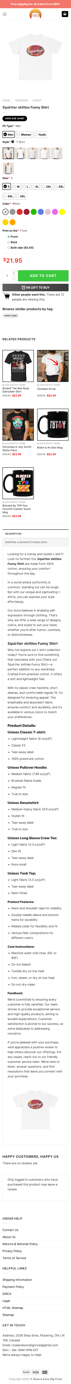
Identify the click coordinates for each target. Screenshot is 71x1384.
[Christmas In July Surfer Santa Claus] (18, 424)
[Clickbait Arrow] (52, 365)
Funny (37, 100)
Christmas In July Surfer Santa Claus (17, 448)
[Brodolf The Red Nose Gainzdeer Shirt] (18, 365)
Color (6, 203)
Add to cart (43, 276)
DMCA (6, 1294)
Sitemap (8, 1315)
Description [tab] (13, 533)
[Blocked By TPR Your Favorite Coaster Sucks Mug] (18, 483)
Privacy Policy (12, 1251)
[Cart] (65, 14)
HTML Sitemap (12, 1308)
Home (6, 100)
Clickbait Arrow (46, 388)
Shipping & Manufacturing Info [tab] (26, 542)
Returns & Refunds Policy (20, 1244)
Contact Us (10, 1230)
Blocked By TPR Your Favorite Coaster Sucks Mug (16, 509)
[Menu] (4, 14)
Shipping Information (17, 1280)
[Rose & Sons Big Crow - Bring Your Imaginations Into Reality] (35, 14)
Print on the (10, 230)
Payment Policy (13, 1287)
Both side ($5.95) (22, 247)
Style (7, 142)
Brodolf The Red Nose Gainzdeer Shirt (15, 390)
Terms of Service (14, 1258)
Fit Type (8, 126)
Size (6, 178)
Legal (6, 1301)
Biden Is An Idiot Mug (50, 447)
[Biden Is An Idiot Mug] (52, 424)
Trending (21, 100)
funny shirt (10, 316)
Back (14, 242)
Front (14, 236)
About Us (8, 1237)
